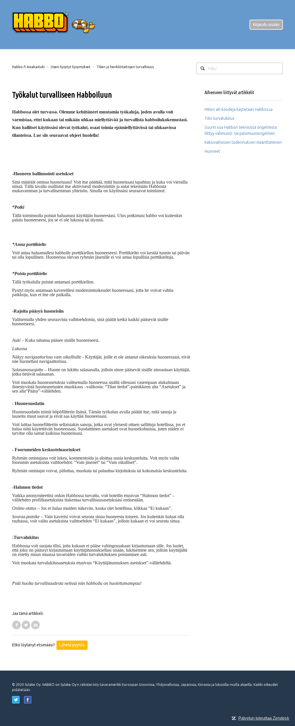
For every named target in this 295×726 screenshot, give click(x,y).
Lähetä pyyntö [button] (72, 645)
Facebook (16, 625)
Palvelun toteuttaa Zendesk (263, 718)
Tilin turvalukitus (220, 118)
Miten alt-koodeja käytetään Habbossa (239, 109)
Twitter (26, 625)
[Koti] (58, 24)
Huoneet (212, 151)
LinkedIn (35, 625)
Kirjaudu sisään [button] (266, 24)
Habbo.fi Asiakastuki (28, 67)
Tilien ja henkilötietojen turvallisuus (125, 67)
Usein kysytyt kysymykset (70, 67)
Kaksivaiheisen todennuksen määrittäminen (243, 142)
